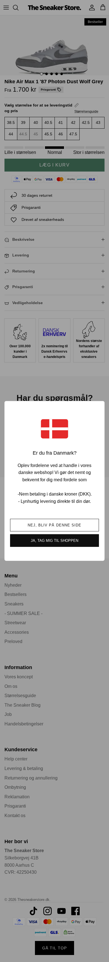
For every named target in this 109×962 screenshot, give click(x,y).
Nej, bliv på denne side (54, 525)
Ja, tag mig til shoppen (54, 540)
